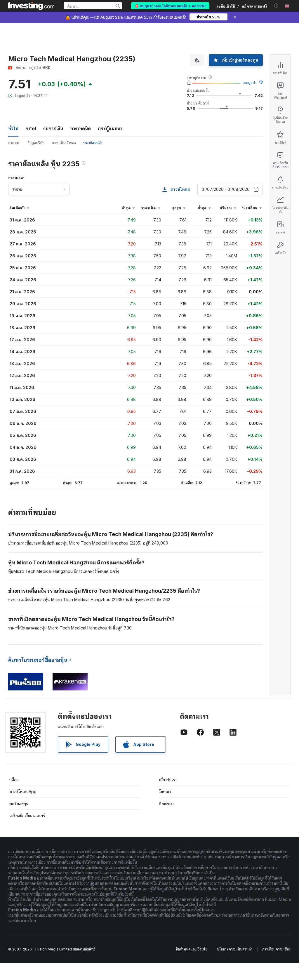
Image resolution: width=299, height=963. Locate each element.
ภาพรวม (14, 143)
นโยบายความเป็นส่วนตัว (235, 949)
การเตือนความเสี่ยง (276, 949)
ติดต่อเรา (166, 803)
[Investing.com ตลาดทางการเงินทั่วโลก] (31, 6)
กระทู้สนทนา (110, 128)
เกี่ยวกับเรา (168, 779)
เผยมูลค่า (249, 83)
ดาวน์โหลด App (22, 791)
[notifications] (276, 5)
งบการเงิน (53, 128)
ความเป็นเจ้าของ (64, 143)
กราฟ (30, 128)
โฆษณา (165, 791)
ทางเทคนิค (80, 128)
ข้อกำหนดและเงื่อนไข (191, 949)
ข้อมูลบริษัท (36, 143)
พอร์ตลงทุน (19, 803)
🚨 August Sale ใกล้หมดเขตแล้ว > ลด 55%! (170, 5)
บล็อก (14, 779)
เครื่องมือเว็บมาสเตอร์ (27, 815)
